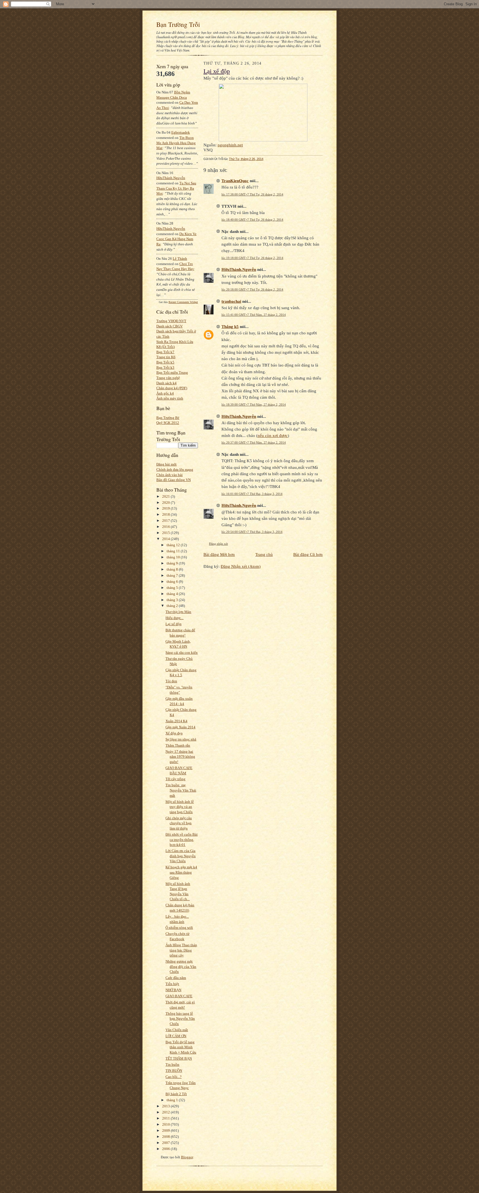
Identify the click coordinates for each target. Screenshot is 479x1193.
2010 (166, 1124)
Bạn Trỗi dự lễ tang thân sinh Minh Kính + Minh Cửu (180, 1047)
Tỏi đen (171, 681)
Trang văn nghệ (168, 378)
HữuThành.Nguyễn (170, 178)
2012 (166, 1112)
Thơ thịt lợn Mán (178, 612)
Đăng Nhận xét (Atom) (241, 566)
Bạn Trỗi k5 (165, 362)
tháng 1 (173, 1100)
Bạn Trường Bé (167, 418)
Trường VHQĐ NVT (171, 321)
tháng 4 (173, 594)
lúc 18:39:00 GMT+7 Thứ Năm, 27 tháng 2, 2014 (253, 404)
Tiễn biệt (172, 984)
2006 (166, 1149)
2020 (166, 502)
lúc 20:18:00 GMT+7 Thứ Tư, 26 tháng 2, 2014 (252, 289)
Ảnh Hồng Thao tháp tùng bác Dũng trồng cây (181, 950)
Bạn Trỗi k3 (165, 367)
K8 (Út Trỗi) (165, 347)
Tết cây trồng (175, 779)
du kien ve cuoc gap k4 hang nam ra (176, 239)
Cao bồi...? (173, 1077)
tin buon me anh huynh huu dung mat (176, 143)
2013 (166, 1106)
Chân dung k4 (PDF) (171, 388)
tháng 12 (174, 545)
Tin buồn (172, 1064)
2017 (166, 520)
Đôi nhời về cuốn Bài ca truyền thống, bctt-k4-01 (181, 839)
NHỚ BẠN (173, 990)
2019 (166, 508)
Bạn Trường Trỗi (178, 24)
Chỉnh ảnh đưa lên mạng (174, 469)
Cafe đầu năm (175, 978)
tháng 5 (173, 588)
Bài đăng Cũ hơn (308, 554)
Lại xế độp (173, 624)
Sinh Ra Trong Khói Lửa (174, 342)
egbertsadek (180, 132)
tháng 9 (173, 563)
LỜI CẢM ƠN (175, 1036)
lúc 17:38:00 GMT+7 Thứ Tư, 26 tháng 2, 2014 (252, 194)
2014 (166, 539)
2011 (166, 1118)
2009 (166, 1130)
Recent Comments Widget (183, 302)
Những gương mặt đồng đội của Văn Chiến (180, 966)
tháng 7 (173, 575)
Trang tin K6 (165, 357)
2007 (166, 1143)
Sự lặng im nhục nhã (180, 739)
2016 (166, 527)
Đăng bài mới (166, 464)
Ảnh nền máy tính (169, 398)
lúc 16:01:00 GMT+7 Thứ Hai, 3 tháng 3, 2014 (251, 493)
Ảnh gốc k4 (165, 393)
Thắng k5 (230, 326)
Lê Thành (180, 258)
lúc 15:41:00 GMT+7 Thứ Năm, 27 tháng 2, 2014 (253, 314)
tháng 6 (173, 581)
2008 (166, 1137)
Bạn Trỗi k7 (165, 352)
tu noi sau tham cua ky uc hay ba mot (176, 188)
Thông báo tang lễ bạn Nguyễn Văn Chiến (180, 1018)
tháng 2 (173, 606)
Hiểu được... (174, 618)
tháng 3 (173, 600)
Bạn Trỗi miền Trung (172, 372)
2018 (166, 514)
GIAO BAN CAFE (178, 996)
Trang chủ (264, 554)
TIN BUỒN (173, 1071)
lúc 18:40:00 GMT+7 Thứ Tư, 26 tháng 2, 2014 (252, 219)
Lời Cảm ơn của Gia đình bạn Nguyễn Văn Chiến (180, 856)
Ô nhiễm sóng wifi (179, 927)
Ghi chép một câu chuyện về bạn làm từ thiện (178, 823)
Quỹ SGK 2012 (167, 423)
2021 (166, 496)
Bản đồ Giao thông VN (173, 480)
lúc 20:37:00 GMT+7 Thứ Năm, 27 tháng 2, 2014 (253, 442)
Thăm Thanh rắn (177, 745)
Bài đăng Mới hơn (219, 554)
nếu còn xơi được (273, 435)
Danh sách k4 (166, 383)
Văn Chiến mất (176, 1030)
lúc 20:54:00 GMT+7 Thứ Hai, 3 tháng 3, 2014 (251, 531)
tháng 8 (173, 569)
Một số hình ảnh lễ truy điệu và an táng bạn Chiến (179, 807)
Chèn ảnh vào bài (169, 475)
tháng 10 (174, 557)
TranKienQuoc (235, 180)
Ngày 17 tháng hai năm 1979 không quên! (180, 756)
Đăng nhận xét (218, 543)
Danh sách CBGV (169, 326)
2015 (166, 533)
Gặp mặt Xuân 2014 (180, 727)
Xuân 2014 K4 (176, 721)
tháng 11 (174, 551)
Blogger (187, 1157)
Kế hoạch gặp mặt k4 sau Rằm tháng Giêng (181, 872)
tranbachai (231, 301)
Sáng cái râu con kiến (181, 652)
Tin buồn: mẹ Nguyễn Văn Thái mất (180, 790)
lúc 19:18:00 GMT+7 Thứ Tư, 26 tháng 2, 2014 (252, 258)
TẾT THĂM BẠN (178, 1058)
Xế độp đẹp (174, 733)
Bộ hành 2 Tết (176, 1094)
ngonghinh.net (230, 145)
